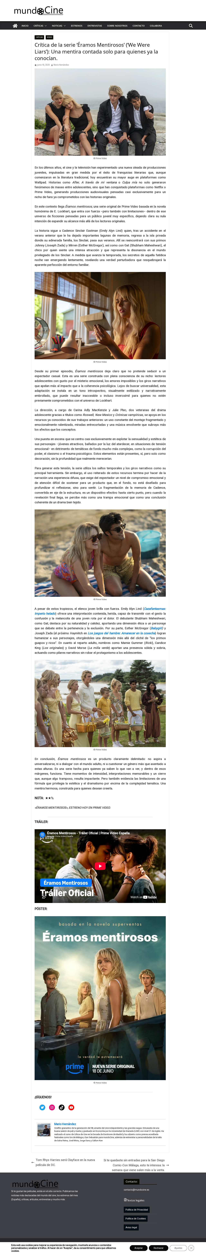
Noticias (57, 25)
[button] (45, 26)
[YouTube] (71, 1107)
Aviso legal (131, 1227)
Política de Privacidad (137, 1209)
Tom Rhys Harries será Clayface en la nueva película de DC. (65, 1162)
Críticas (38, 25)
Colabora (156, 25)
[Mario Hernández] (44, 1125)
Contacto (139, 25)
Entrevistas (95, 25)
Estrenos (76, 25)
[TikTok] (62, 1107)
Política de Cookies (136, 1218)
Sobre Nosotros (117, 25)
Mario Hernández (61, 65)
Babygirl (156, 628)
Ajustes (178, 1248)
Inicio (25, 25)
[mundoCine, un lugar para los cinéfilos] (15, 26)
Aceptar (139, 1248)
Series (49, 37)
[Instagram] (52, 1107)
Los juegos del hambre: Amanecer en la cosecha (121, 633)
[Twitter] (42, 1107)
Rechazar (159, 1248)
